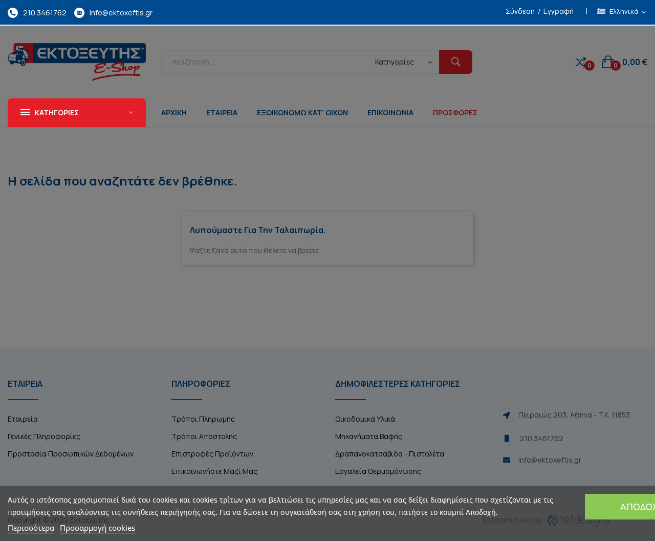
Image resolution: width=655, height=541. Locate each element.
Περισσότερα (31, 528)
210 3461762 (45, 12)
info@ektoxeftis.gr (121, 12)
